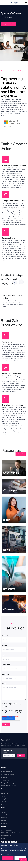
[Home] (13, 2)
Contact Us (23, 859)
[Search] (2, 2)
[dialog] (14, 852)
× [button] (26, 844)
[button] (14, 855)
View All (20, 454)
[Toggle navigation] (3, 2)
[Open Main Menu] (25, 2)
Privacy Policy (6, 712)
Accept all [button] (7, 858)
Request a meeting (8, 24)
